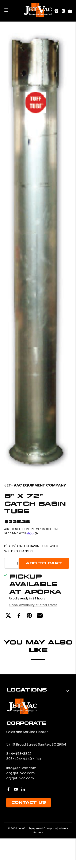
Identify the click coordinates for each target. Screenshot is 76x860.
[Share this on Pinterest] (29, 615)
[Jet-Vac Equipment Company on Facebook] (8, 789)
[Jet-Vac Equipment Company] (38, 10)
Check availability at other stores (33, 605)
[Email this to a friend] (40, 615)
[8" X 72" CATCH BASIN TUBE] (38, 251)
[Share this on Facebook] (19, 615)
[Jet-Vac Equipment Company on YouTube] (16, 789)
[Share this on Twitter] (8, 615)
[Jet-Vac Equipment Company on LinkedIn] (23, 789)
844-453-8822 (18, 753)
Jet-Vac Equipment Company (35, 485)
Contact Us (28, 802)
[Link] (56, 11)
